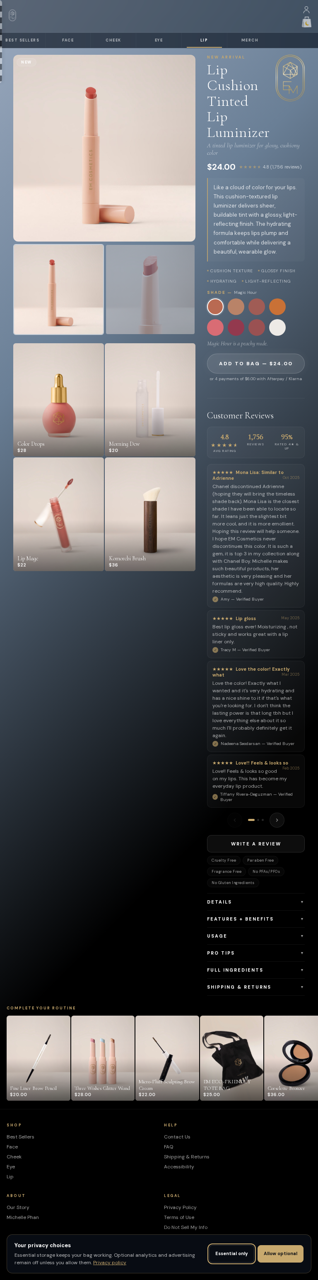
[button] (256, 902)
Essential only (231, 1253)
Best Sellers (22, 40)
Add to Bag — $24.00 (256, 363)
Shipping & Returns (187, 1156)
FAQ (168, 1146)
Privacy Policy (180, 1207)
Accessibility (179, 1166)
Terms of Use (179, 1217)
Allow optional (280, 1253)
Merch (250, 40)
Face (68, 40)
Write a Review (256, 844)
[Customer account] (306, 12)
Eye (159, 40)
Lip (204, 40)
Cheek (113, 40)
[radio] (215, 306)
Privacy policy (109, 1262)
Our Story (18, 1207)
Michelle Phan (23, 1217)
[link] (58, 289)
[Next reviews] (277, 820)
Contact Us (177, 1136)
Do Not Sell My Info (185, 1227)
